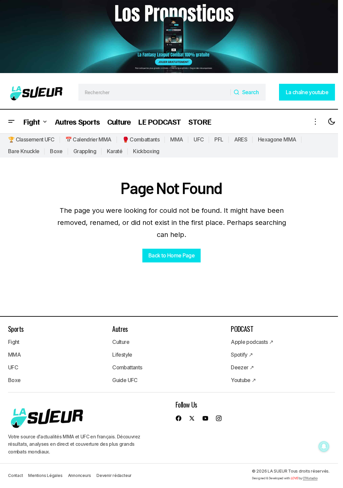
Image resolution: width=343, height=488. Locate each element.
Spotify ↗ (242, 354)
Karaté (114, 151)
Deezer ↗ (242, 367)
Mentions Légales (45, 475)
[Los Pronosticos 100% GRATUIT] (169, 37)
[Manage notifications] (324, 446)
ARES (240, 139)
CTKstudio (310, 478)
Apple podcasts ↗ (252, 342)
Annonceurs (79, 475)
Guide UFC (124, 380)
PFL (218, 139)
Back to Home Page (171, 255)
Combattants (127, 367)
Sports (15, 329)
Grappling (84, 151)
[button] (11, 121)
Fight (13, 342)
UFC (199, 139)
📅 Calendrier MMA (88, 139)
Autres (120, 329)
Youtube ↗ (243, 380)
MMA (176, 139)
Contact (15, 475)
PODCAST (242, 329)
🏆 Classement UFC (31, 139)
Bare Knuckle (23, 151)
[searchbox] (155, 92)
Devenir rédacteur (114, 475)
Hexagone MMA (277, 139)
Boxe (56, 151)
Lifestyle (122, 354)
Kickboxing (146, 151)
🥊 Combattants (141, 139)
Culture (120, 342)
